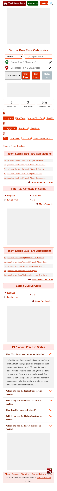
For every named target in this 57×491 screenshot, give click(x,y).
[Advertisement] (28, 26)
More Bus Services (43, 301)
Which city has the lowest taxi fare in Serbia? (23, 402)
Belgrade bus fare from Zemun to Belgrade (20, 271)
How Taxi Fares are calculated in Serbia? (26, 354)
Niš (5, 138)
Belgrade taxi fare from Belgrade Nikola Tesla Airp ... (24, 165)
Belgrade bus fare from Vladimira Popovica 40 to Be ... (25, 275)
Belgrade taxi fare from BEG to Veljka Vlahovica (23, 173)
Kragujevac (10, 128)
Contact (15, 474)
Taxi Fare (45, 3)
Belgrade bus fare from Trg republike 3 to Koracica (24, 257)
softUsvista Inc (44, 477)
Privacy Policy (45, 474)
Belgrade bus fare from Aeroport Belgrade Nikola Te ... (25, 262)
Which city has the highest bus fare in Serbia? (24, 418)
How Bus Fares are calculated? (21, 410)
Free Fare (33, 3)
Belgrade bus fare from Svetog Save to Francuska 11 (24, 266)
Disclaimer (25, 474)
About (7, 474)
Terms (35, 474)
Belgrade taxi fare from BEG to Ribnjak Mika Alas (24, 160)
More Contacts (45, 204)
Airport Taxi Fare (36, 118)
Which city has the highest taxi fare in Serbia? (24, 392)
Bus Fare (20, 118)
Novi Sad (36, 195)
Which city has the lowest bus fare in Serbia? (23, 427)
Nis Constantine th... (43, 138)
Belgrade (8, 118)
